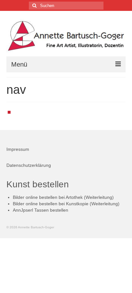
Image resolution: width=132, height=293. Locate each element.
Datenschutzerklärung (28, 165)
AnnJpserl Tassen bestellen (40, 210)
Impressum (17, 149)
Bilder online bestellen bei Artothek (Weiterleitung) (63, 197)
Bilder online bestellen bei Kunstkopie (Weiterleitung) (66, 203)
